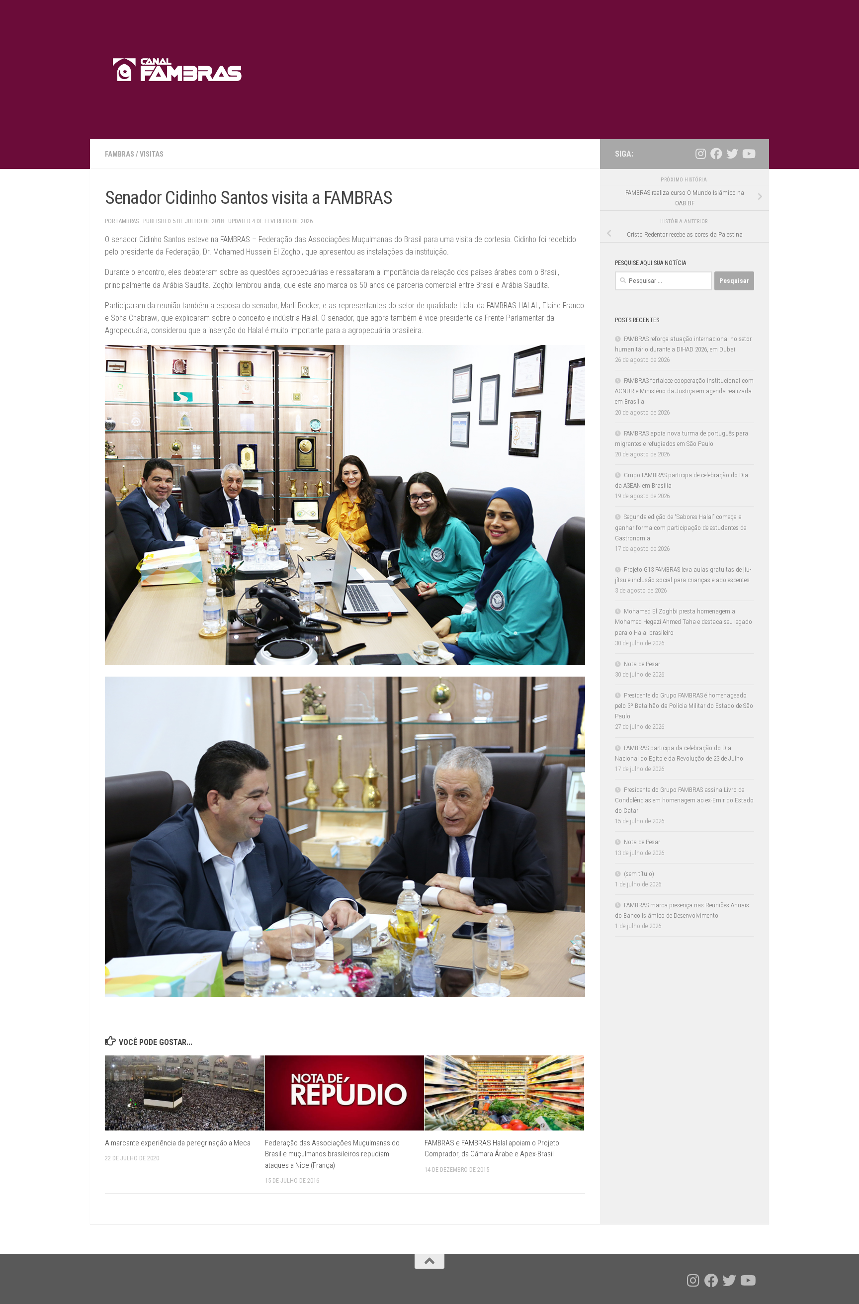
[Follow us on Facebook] (716, 154)
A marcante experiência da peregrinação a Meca (178, 1142)
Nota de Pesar (642, 664)
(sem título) (639, 873)
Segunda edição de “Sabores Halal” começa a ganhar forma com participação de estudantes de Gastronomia (680, 527)
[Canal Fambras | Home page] (178, 69)
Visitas (152, 154)
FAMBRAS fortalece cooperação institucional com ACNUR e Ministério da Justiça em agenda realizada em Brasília (684, 391)
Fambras (127, 221)
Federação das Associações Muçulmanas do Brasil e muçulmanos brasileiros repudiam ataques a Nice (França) (332, 1154)
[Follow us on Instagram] (700, 154)
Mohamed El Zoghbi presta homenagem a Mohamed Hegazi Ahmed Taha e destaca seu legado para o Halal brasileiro (683, 622)
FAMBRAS (119, 154)
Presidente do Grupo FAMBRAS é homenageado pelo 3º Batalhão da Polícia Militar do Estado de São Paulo (684, 706)
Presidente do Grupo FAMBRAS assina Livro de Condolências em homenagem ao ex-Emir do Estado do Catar (684, 800)
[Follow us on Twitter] (732, 154)
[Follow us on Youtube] (748, 154)
